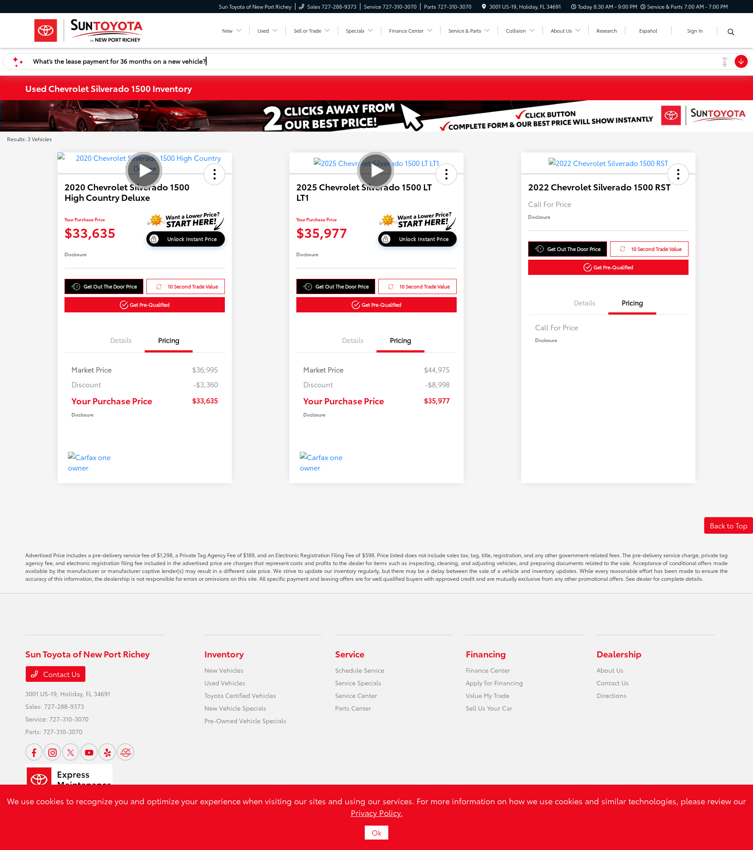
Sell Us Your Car (489, 708)
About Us (610, 670)
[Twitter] (70, 752)
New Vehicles (224, 670)
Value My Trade (487, 695)
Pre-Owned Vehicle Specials (245, 720)
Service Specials (358, 682)
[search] (731, 32)
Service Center (356, 695)
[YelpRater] (107, 752)
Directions (612, 695)
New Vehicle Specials (235, 708)
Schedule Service (359, 670)
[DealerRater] (125, 752)
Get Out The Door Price (110, 286)
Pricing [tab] (169, 340)
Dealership (619, 653)
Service (349, 653)
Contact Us (60, 674)
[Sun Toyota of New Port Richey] (87, 29)
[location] (484, 6)
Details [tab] (121, 340)
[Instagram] (52, 752)
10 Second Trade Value (193, 286)
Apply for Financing (494, 682)
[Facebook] (34, 752)
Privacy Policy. (377, 812)
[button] (214, 174)
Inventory (224, 653)
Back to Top (728, 525)
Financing (486, 653)
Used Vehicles (224, 682)
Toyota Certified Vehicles (240, 695)
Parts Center (353, 708)
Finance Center (488, 670)
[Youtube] (89, 752)
